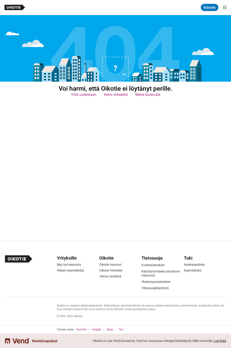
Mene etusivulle (147, 94)
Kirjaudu (209, 7)
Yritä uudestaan (83, 94)
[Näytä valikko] (225, 7)
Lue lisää (220, 341)
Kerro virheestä (116, 94)
